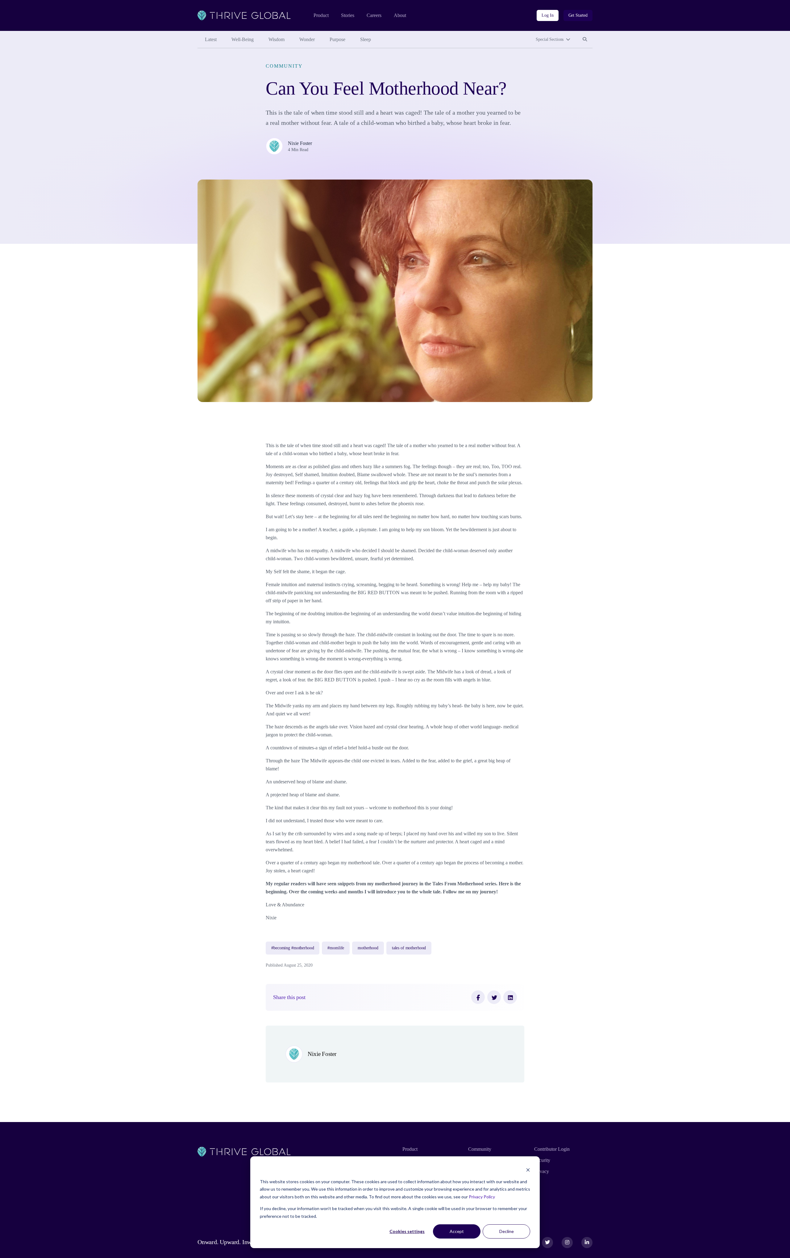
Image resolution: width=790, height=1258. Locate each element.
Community (284, 66)
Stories (347, 15)
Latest (211, 39)
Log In (547, 15)
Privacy (541, 1171)
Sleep (365, 39)
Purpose (337, 39)
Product (321, 15)
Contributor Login (552, 1149)
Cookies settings (407, 1231)
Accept (457, 1231)
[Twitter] (494, 997)
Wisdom (276, 39)
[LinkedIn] (510, 997)
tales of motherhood (409, 948)
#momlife (335, 948)
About (400, 15)
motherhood (368, 948)
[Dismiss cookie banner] (528, 1170)
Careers (374, 15)
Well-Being (242, 39)
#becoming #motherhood (292, 948)
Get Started (578, 15)
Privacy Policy (482, 1196)
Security (542, 1160)
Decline (506, 1231)
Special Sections (549, 39)
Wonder (307, 39)
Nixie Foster (300, 143)
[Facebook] (478, 997)
